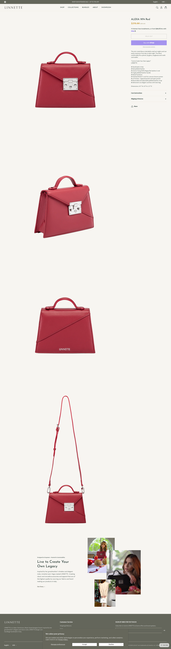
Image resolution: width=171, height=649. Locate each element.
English (155, 2)
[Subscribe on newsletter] (164, 630)
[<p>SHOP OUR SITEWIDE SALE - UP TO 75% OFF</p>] (85, 2)
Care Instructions (136, 93)
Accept (84, 644)
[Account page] (161, 7)
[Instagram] (5, 2)
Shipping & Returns (137, 99)
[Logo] (13, 7)
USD (163, 2)
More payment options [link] (149, 47)
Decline (111, 644)
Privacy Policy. (63, 640)
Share (136, 106)
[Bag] (166, 7)
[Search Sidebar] (157, 7)
